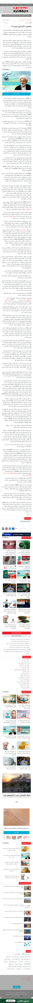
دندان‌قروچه (28, 209)
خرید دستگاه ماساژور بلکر (25, 957)
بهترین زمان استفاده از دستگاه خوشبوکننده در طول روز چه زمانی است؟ (13, 893)
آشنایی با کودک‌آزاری (26, 672)
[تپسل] (3, 69)
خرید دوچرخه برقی (13, 961)
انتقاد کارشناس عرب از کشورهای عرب (16, 795)
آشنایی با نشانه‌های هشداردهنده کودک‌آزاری (22, 670)
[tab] (16, 633)
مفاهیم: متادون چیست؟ (25, 662)
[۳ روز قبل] (27, 919)
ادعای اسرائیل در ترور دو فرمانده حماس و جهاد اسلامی (19, 639)
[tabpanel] (16, 786)
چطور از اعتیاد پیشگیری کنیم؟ (24, 666)
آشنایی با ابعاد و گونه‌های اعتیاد (24, 664)
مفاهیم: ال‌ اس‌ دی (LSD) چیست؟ (23, 677)
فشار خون (22, 230)
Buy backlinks (27, 964)
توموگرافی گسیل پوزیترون (25, 300)
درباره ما (28, 977)
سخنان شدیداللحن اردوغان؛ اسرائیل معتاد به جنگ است (19, 645)
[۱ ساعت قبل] (27, 888)
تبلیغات (28, 980)
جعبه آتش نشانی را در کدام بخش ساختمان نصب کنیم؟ (14, 911)
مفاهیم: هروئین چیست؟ (25, 688)
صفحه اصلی (29, 19)
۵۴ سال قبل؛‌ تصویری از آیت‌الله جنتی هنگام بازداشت (20, 641)
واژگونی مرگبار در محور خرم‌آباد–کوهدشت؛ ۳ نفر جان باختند (19, 647)
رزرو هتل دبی (18, 969)
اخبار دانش (24, 19)
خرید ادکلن (8, 957)
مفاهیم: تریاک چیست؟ (25, 668)
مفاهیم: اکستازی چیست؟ (21, 26)
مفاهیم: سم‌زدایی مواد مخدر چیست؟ (23, 682)
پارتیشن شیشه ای (26, 966)
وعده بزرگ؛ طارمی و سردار (24, 15)
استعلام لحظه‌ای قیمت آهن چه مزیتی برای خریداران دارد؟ (13, 917)
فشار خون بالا (11, 216)
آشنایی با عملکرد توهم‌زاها (24, 675)
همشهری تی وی (6, 5)
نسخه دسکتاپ (16, 987)
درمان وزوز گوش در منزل (19, 942)
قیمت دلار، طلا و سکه (26, 978)
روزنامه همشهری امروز (28, 5)
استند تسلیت (27, 961)
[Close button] (32, 998)
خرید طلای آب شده (15, 959)
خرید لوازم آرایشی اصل (25, 959)
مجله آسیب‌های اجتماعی (25, 521)
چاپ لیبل (6, 961)
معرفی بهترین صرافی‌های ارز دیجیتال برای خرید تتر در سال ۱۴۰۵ (13, 905)
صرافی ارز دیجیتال (18, 964)
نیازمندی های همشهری (20, 5)
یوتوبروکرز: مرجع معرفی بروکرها (15, 966)
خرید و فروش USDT (26, 954)
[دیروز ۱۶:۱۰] (16, 783)
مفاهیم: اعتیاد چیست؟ (25, 659)
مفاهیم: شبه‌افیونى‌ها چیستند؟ (24, 684)
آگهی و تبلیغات (13, 5)
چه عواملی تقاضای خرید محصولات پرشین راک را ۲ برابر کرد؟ (13, 898)
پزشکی (20, 19)
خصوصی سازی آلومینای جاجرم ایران (17, 923)
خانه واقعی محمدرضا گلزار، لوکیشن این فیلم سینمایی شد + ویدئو (18, 643)
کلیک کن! (16, 832)
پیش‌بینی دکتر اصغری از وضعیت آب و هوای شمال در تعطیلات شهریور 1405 (13, 930)
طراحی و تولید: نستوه (16, 996)
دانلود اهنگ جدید (26, 969)
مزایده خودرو (7, 959)
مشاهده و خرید (16, 94)
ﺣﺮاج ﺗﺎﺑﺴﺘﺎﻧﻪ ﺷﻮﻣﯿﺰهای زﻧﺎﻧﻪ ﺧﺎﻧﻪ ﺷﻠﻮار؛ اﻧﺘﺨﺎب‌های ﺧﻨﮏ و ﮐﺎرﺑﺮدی (13, 887)
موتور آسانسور (17, 954)
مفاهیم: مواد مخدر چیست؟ (24, 686)
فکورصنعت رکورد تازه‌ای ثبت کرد (18, 936)
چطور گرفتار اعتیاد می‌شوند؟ (24, 680)
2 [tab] (15, 801)
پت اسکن (7, 300)
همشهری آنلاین (20, 9)
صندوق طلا (11, 964)
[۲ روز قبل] (27, 906)
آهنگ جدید (20, 961)
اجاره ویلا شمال (15, 957)
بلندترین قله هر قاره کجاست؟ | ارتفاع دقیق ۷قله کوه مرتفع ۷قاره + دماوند (16, 649)
